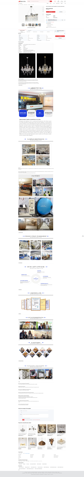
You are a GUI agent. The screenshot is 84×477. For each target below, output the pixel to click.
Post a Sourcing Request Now (36, 419)
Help (53, 3)
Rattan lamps (19, 454)
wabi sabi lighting (32, 454)
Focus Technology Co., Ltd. (37, 474)
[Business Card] (64, 33)
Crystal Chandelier (32, 4)
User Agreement (45, 474)
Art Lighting (43, 454)
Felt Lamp (55, 454)
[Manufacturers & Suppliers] (22, 1)
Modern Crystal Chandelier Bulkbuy (38, 468)
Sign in (65, 1)
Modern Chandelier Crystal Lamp (30, 468)
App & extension (57, 3)
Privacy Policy (51, 474)
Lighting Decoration (25, 4)
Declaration (49, 474)
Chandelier (29, 4)
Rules (65, 3)
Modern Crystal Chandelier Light (22, 468)
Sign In (47, 27)
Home (18, 4)
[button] (51, 31)
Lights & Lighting (21, 4)
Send (23, 419)
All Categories (20, 3)
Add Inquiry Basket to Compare (31, 27)
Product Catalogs (27, 453)
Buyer (50, 3)
